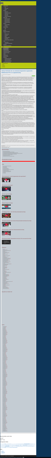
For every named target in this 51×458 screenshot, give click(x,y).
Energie (3, 4)
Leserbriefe (4, 271)
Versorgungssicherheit (7, 447)
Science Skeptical (5, 167)
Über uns (3, 64)
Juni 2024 (4, 344)
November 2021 (4, 366)
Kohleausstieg (10, 446)
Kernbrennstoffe (6, 15)
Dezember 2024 (4, 340)
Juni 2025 (4, 336)
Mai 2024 (4, 345)
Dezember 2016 (4, 407)
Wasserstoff (11, 447)
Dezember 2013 (4, 428)
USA (5, 447)
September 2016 (5, 409)
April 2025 (4, 337)
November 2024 (4, 341)
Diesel (3, 253)
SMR (32, 446)
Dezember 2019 (4, 382)
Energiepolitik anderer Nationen (8, 58)
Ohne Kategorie (4, 276)
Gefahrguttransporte (5, 264)
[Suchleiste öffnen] (1, 1)
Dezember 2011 (4, 430)
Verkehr (4, 285)
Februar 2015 (4, 420)
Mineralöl (6, 9)
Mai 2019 (4, 387)
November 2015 (4, 415)
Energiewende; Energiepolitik (6, 31)
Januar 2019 (4, 390)
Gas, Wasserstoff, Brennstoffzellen (8, 43)
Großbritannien (17, 445)
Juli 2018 (4, 394)
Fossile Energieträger (5, 262)
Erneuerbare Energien (4, 445)
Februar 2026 (4, 330)
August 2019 (4, 385)
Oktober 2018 (4, 392)
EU (6, 445)
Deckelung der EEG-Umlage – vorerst (5, 147)
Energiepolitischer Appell (5, 63)
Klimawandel (7, 446)
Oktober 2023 (4, 350)
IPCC (21, 445)
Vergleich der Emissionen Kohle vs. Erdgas (5, 146)
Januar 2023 (4, 356)
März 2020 (4, 380)
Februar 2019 (4, 389)
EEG (3, 254)
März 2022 (4, 363)
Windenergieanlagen (15, 447)
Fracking (8, 445)
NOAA (22, 446)
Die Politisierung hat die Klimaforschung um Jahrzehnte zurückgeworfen (10, 152)
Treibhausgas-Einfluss (5, 49)
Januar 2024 (4, 348)
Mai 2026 (4, 328)
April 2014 (4, 425)
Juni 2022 (4, 361)
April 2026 (4, 329)
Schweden (29, 446)
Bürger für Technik (5, 166)
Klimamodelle (33, 445)
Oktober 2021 (4, 367)
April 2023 (4, 354)
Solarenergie (4, 23)
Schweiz (31, 446)
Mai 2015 (4, 418)
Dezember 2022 (4, 357)
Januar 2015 (4, 421)
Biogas (4, 251)
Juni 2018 (4, 395)
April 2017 (4, 404)
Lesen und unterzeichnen (5, 161)
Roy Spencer (24, 446)
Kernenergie (4, 10)
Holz (5, 29)
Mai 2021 (4, 370)
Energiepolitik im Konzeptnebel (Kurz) (7, 171)
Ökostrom (6, 36)
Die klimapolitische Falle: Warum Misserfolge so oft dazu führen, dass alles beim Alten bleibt (12, 153)
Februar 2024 (4, 347)
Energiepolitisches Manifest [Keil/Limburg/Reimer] (8, 169)
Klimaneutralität (1, 446)
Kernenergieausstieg (29, 445)
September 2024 (5, 342)
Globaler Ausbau (4, 265)
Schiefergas (27, 446)
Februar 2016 (4, 413)
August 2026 (4, 326)
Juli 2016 (4, 410)
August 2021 (4, 368)
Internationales (5, 57)
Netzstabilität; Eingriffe (7, 37)
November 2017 (4, 399)
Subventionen (1, 447)
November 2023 (4, 349)
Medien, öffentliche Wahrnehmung (6, 272)
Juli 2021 (4, 369)
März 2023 (4, 355)
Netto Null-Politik (20, 446)
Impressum (3, 65)
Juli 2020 (4, 377)
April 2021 (4, 371)
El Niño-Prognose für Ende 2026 (6, 151)
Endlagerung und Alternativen (8, 16)
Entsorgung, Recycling (5, 56)
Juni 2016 (4, 411)
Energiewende (27, 443)
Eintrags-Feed (2, 451)
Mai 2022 (4, 362)
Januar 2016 (4, 414)
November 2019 (4, 383)
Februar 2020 (4, 381)
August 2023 (4, 351)
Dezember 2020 (4, 374)
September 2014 (5, 422)
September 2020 (5, 376)
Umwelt (4, 284)
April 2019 (4, 388)
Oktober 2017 (4, 400)
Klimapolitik (4, 446)
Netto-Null (17, 446)
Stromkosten (34, 446)
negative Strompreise (14, 446)
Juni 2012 (4, 429)
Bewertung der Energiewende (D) (6, 250)
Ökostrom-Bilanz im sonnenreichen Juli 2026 (7, 154)
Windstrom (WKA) (5, 17)
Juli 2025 (4, 335)
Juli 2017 (4, 402)
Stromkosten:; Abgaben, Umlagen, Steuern (7, 281)
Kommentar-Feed (3, 452)
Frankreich (10, 445)
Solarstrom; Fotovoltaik (7, 24)
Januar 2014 (4, 427)
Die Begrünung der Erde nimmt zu (6, 155)
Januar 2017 (4, 406)
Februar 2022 (4, 364)
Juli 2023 (4, 352)
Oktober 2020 (4, 375)
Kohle (3, 270)
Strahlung (4, 280)
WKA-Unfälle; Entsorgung (7, 22)
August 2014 (4, 423)
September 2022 (5, 359)
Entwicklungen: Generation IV (6, 260)
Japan (22, 445)
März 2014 (4, 426)
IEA (19, 445)
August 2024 (4, 343)
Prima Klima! (4, 172)
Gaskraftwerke (13, 445)
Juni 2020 (4, 378)
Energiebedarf (5, 44)
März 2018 (4, 397)
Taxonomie (3, 447)
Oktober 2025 (4, 333)
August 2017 (4, 401)
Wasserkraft (4, 30)
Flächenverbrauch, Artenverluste (6, 51)
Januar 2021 (4, 373)
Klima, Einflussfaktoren (5, 269)
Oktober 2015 (4, 416)
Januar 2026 (4, 331)
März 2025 (4, 338)
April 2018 (4, 396)
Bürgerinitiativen (6, 38)
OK (23, 457)
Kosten (12, 446)
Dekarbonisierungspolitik (6, 50)
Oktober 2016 (4, 408)
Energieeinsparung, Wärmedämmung (7, 45)
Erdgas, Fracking (6, 8)
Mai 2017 (4, 403)
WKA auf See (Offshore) (5, 288)
